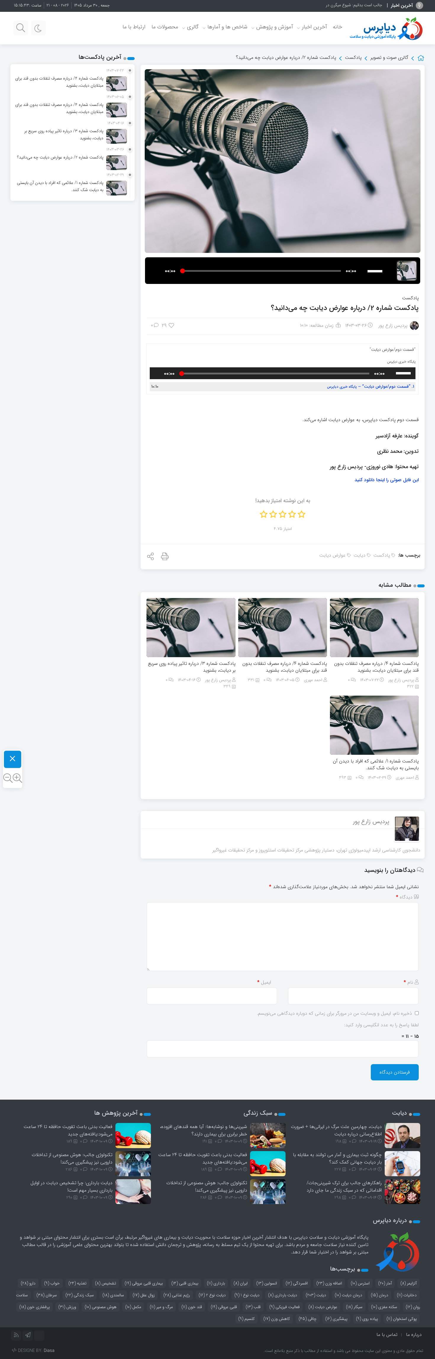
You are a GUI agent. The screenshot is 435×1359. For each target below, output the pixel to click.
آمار (385, 1283)
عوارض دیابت (332, 555)
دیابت (359, 555)
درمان (379, 1295)
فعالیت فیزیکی (284, 1307)
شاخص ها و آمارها (227, 27)
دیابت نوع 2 (212, 1295)
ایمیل (264, 982)
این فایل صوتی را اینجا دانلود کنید (387, 480)
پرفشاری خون (34, 1307)
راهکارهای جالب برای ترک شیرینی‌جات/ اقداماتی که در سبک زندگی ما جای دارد (344, 1186)
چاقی (308, 1319)
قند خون (191, 1307)
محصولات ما (165, 27)
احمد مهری (313, 680)
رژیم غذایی (176, 1295)
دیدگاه (404, 897)
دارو (28, 1283)
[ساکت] (363, 271)
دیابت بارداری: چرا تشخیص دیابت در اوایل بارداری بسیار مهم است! (71, 1186)
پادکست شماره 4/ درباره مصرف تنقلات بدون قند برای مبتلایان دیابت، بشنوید (376, 667)
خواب (52, 1283)
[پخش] (158, 271)
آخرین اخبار (314, 27)
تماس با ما (386, 1334)
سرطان (46, 1295)
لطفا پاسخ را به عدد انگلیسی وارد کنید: (381, 1025)
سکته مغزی (384, 1307)
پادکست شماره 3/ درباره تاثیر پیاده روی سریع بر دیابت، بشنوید (192, 667)
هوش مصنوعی (101, 1307)
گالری (193, 27)
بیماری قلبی (184, 1283)
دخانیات (407, 1295)
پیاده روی (367, 1319)
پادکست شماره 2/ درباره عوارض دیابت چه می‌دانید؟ (345, 308)
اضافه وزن (329, 1283)
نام (408, 982)
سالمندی (113, 1295)
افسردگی (297, 1283)
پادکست (353, 57)
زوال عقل (144, 1295)
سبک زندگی (79, 1295)
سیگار (354, 1307)
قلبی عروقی (224, 1307)
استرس (360, 1283)
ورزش (67, 1307)
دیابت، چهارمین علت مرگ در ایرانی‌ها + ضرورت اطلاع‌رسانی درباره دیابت (336, 1130)
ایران (240, 1283)
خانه (337, 27)
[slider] (376, 270)
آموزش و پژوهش (274, 27)
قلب (253, 1307)
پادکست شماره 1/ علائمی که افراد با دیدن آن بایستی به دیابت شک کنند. (376, 764)
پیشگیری (336, 1319)
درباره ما (414, 1334)
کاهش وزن (276, 1319)
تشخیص (105, 1283)
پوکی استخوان (401, 1319)
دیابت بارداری (282, 1295)
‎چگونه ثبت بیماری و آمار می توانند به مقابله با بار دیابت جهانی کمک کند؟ (337, 1158)
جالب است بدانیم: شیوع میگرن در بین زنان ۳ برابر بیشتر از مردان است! (324, 5)
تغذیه (77, 1283)
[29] (172, 326)
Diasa (49, 1350)
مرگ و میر (161, 1307)
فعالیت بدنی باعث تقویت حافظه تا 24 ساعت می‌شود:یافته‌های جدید (202, 1158)
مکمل (133, 1307)
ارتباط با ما (134, 27)
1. (370, 387)
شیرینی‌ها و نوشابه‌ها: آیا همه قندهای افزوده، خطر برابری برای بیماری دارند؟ (203, 1130)
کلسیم (246, 1319)
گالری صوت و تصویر (389, 57)
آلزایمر (408, 1283)
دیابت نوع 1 (247, 1295)
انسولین (266, 1283)
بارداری (216, 1283)
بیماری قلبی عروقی (144, 1283)
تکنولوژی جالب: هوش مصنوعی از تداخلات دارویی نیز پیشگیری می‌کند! (206, 1186)
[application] (269, 271)
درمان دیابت (348, 1295)
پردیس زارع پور (392, 325)
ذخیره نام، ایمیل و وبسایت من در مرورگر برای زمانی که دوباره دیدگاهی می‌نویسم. (334, 1013)
